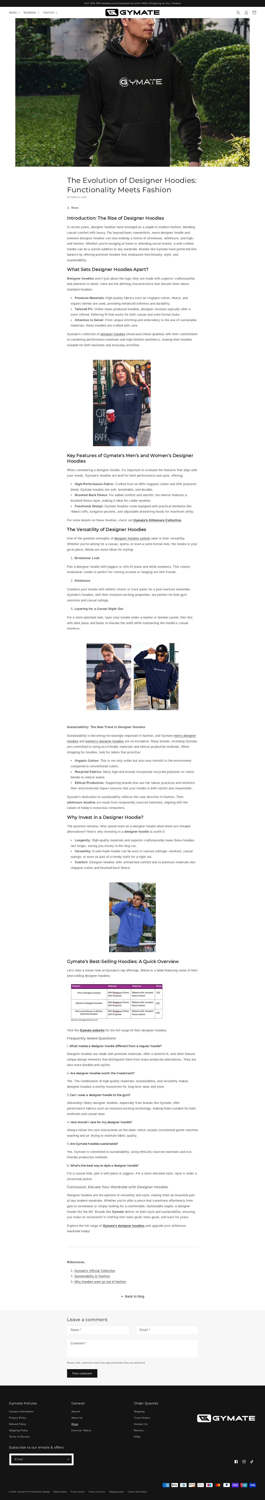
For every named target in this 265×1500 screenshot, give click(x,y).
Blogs (74, 1424)
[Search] (238, 13)
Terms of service (97, 1492)
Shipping (139, 1411)
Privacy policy (78, 1492)
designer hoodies (113, 334)
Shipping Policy (18, 1430)
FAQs (137, 1436)
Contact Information (21, 1411)
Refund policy (60, 1492)
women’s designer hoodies (104, 741)
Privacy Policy (17, 1417)
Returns (139, 1430)
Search (75, 1411)
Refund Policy (17, 1424)
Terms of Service (19, 1436)
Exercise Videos (81, 1430)
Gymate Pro (23, 1492)
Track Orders (142, 1417)
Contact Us (141, 1424)
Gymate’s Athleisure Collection (157, 520)
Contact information (137, 1492)
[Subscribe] (68, 1459)
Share (75, 207)
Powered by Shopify (40, 1492)
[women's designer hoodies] (108, 710)
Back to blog (134, 1296)
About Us (77, 1417)
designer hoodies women (132, 538)
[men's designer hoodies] (156, 710)
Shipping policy (116, 1492)
